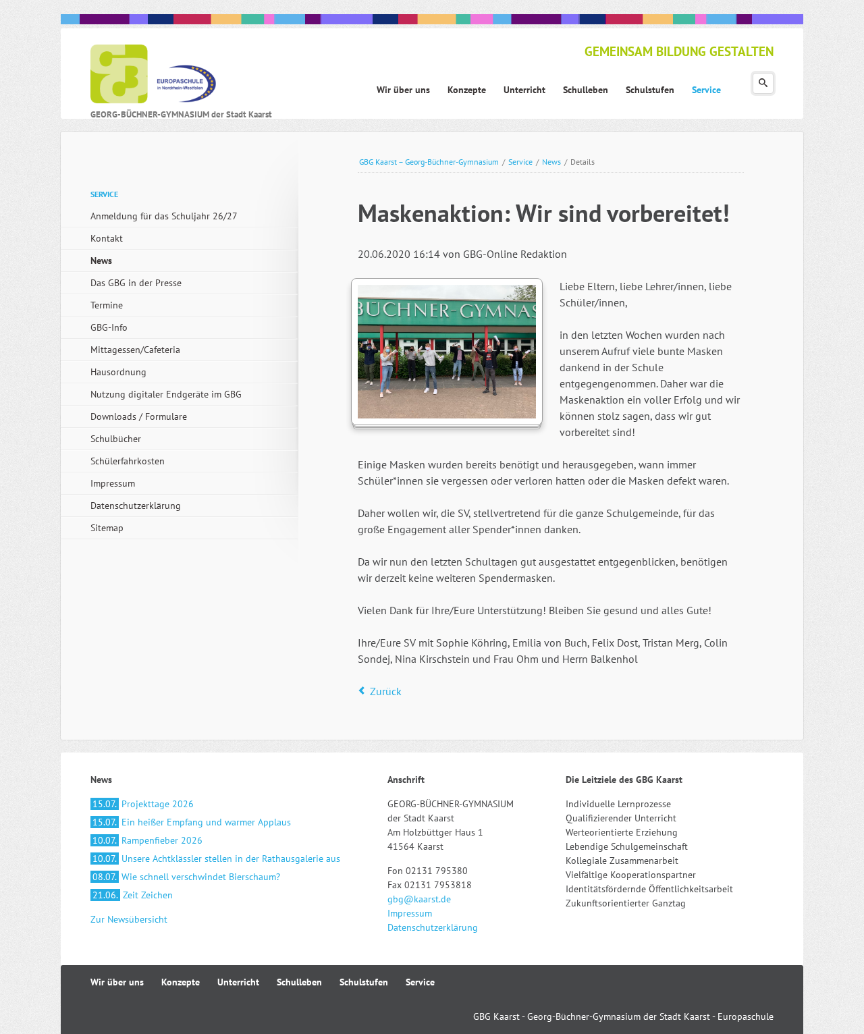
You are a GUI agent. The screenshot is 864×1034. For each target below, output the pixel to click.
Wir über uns (117, 982)
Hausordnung (118, 372)
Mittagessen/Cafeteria (135, 350)
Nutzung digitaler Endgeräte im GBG (166, 394)
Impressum (112, 483)
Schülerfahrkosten (127, 461)
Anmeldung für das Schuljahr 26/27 (164, 216)
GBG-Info (109, 327)
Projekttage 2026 (143, 804)
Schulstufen (364, 982)
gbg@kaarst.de (419, 899)
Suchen (763, 83)
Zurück (386, 691)
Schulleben (299, 982)
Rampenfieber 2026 (147, 840)
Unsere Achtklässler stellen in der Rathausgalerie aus (216, 858)
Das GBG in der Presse (136, 283)
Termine (106, 305)
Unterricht (238, 982)
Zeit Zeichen (132, 895)
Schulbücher (115, 439)
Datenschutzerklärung (135, 505)
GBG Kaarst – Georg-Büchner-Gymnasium (429, 162)
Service (520, 162)
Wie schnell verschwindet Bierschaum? (186, 877)
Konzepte (180, 982)
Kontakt (106, 238)
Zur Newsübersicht (128, 919)
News (551, 162)
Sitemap (107, 528)
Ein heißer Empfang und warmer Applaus (191, 822)
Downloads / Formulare (138, 416)
